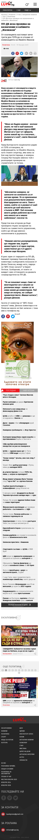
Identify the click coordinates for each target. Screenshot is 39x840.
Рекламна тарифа (8, 766)
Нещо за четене (7, 740)
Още (27, 10)
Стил (21, 745)
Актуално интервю (27, 754)
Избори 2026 (6, 785)
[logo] (7, 4)
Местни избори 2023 (9, 779)
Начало (4, 15)
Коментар (23, 743)
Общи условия (7, 769)
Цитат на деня (25, 751)
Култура (4, 743)
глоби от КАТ (6, 776)
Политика (11, 16)
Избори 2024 (6, 782)
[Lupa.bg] (4, 81)
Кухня (22, 737)
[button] (3, 670)
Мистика (23, 748)
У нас (19, 10)
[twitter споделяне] (21, 53)
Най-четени (28, 390)
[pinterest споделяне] (17, 53)
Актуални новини (30, 15)
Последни (11, 390)
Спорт (3, 737)
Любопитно (7, 10)
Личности (23, 760)
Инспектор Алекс (26, 734)
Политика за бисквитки (6, 773)
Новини (12, 15)
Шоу (21, 728)
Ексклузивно (7, 653)
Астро (22, 757)
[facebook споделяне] (13, 53)
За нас (3, 763)
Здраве (22, 731)
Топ (4, 16)
